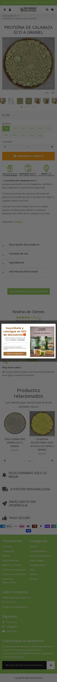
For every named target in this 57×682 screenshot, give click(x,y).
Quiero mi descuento (15, 354)
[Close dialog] (54, 325)
